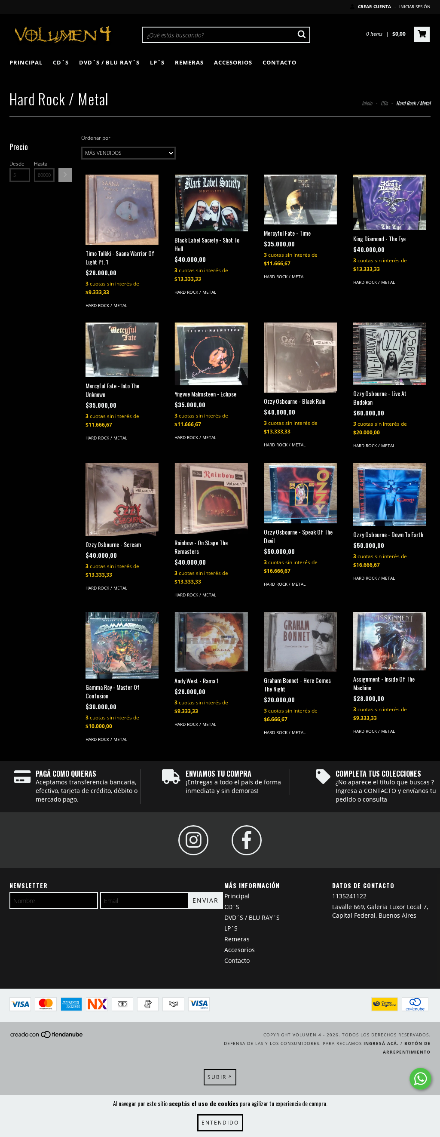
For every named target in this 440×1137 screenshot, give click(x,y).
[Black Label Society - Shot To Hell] (211, 203)
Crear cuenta (374, 6)
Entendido (220, 1122)
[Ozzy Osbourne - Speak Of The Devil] (300, 493)
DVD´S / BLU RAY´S (109, 62)
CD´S (61, 62)
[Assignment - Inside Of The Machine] (389, 641)
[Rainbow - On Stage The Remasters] (211, 499)
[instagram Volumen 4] (193, 840)
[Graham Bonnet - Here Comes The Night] (300, 642)
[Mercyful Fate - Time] (300, 199)
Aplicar (65, 175)
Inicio (367, 103)
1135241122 (349, 896)
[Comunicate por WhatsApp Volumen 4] (420, 1079)
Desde (16, 163)
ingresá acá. (381, 1043)
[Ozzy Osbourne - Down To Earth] (389, 494)
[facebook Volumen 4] (247, 840)
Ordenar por (95, 137)
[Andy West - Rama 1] (211, 642)
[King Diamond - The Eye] (389, 202)
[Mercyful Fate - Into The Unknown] (122, 350)
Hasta (40, 163)
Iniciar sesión (415, 6)
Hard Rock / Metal (106, 305)
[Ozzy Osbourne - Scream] (122, 499)
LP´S (157, 62)
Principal (26, 62)
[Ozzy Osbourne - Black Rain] (300, 357)
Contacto (279, 62)
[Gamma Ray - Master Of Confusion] (122, 645)
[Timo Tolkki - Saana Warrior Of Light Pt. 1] (122, 210)
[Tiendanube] (47, 1037)
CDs (384, 103)
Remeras (189, 62)
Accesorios (233, 62)
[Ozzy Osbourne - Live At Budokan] (389, 353)
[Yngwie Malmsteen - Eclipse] (211, 354)
